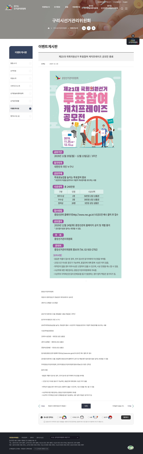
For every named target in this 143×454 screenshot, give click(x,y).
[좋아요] (84, 28)
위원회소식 (46, 7)
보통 (91, 417)
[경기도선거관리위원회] (21, 7)
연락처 (31, 437)
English (125, 2)
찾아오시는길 (40, 437)
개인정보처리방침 (13, 437)
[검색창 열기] (122, 8)
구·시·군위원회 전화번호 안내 (41, 449)
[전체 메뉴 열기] (126, 8)
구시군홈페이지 (117, 2)
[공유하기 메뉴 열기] (89, 28)
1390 (27, 449)
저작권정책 (24, 437)
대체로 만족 (75, 417)
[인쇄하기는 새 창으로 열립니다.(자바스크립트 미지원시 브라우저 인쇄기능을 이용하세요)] (94, 28)
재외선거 (108, 2)
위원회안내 (76, 7)
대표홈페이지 (101, 2)
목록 (86, 406)
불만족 (106, 417)
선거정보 (57, 7)
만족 (60, 417)
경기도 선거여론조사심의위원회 (109, 7)
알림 (66, 7)
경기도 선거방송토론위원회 (91, 7)
